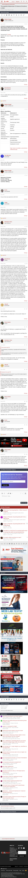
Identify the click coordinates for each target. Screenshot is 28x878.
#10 (26, 309)
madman (5, 512)
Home (23, 870)
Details (11, 874)
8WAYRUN (14, 876)
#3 (26, 109)
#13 (26, 369)
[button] (2, 493)
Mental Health (5, 728)
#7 (26, 207)
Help (20, 870)
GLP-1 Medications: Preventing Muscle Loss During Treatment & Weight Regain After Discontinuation (14, 741)
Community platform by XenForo (11, 872)
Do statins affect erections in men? (12, 537)
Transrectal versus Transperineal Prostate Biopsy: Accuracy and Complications (14, 785)
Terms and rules (9, 870)
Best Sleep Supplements (8, 766)
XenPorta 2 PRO (3, 876)
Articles (9, 526)
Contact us (3, 870)
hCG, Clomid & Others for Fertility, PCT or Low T (12, 783)
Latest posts (4, 714)
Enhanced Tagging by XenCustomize (7, 875)
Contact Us (21, 866)
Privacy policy (15, 870)
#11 (26, 326)
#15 (26, 424)
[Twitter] (21, 848)
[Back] (21, 1)
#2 (26, 92)
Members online (5, 804)
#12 (26, 345)
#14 (26, 401)
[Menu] (1, 1)
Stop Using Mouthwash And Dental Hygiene (12, 716)
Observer (8, 806)
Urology (9, 34)
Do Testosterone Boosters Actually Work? (12, 762)
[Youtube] (24, 848)
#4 (26, 160)
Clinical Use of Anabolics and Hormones (10, 755)
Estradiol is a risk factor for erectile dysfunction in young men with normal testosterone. (15, 531)
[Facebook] (19, 848)
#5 (26, 175)
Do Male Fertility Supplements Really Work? (12, 780)
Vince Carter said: (4, 347)
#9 (26, 263)
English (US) (4, 868)
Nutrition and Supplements (8, 733)
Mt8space (12, 806)
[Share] (25, 24)
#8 (26, 226)
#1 (26, 24)
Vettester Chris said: (5, 372)
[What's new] (24, 1)
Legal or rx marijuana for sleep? (10, 726)
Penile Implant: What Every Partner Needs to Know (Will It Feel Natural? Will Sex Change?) (14, 735)
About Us (16, 866)
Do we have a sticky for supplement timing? (12, 776)
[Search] (26, 1)
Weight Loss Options (7, 744)
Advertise (26, 866)
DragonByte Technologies (5, 874)
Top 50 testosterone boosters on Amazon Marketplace (15, 757)
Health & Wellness (12, 538)
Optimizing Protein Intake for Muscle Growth (13, 730)
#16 (26, 454)
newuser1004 (3, 806)
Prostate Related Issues (7, 789)
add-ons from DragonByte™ (15, 873)
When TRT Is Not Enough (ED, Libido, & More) (15, 512)
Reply (26, 84)
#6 (26, 194)
